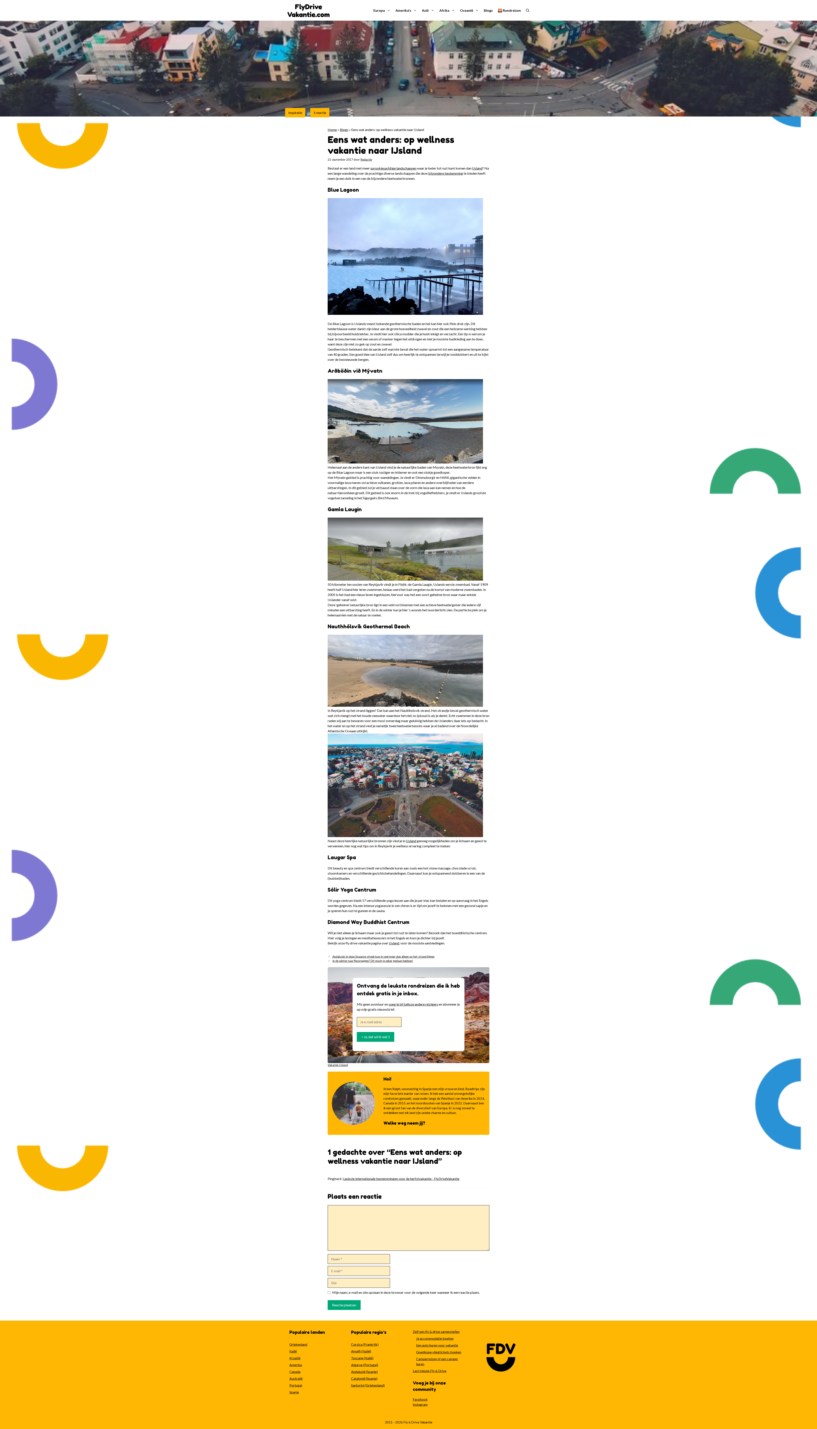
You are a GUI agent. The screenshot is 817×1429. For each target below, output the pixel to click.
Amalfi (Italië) (361, 1351)
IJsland (477, 168)
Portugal (295, 1385)
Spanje (294, 1392)
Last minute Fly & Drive (429, 1371)
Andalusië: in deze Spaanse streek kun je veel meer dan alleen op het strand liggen (383, 956)
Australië (296, 1378)
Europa (379, 10)
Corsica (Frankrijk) (365, 1344)
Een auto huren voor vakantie (437, 1345)
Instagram (420, 1404)
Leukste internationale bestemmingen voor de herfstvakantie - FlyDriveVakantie (401, 1179)
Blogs (488, 10)
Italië (293, 1351)
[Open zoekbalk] (527, 10)
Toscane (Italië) (362, 1358)
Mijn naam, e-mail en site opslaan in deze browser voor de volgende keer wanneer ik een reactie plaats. (406, 1292)
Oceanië (466, 10)
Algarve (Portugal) (364, 1365)
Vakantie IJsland (338, 1065)
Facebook (420, 1399)
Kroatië (294, 1358)
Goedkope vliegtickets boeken (438, 1352)
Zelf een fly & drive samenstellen (436, 1332)
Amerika (295, 1365)
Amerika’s (403, 10)
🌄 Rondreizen (509, 10)
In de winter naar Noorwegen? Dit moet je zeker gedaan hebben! (372, 961)
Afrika (444, 10)
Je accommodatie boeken (435, 1338)
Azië (425, 10)
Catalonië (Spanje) (364, 1378)
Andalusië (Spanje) (364, 1372)
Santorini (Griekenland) (368, 1385)
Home (332, 130)
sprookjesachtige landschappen (393, 168)
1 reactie (319, 113)
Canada (294, 1372)
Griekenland (298, 1344)
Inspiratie (295, 113)
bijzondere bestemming (445, 173)
